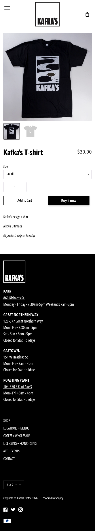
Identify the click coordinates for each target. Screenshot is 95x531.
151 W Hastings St (15, 357)
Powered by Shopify (52, 498)
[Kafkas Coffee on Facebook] (5, 509)
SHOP (6, 420)
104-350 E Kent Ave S (17, 386)
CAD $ (12, 484)
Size (5, 166)
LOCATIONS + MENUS (16, 428)
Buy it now (68, 200)
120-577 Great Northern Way (23, 321)
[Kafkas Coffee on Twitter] (13, 509)
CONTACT (9, 458)
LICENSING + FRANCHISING (20, 443)
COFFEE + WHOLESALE (16, 435)
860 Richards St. (14, 297)
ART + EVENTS (11, 450)
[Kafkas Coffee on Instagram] (20, 509)
